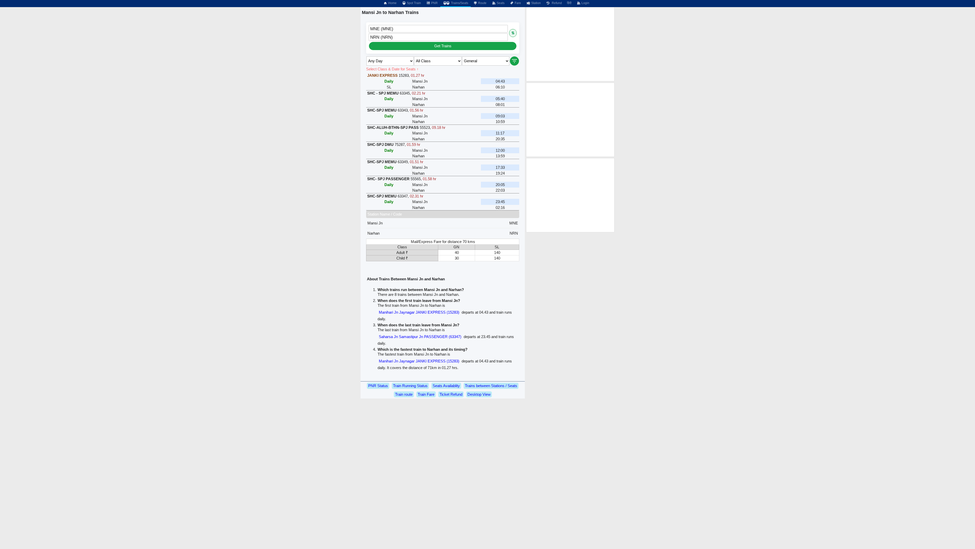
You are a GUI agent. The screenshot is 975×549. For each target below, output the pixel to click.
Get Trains (442, 46)
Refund (556, 3)
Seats (500, 3)
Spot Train (413, 3)
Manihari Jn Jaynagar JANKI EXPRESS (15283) (419, 312)
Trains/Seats (459, 3)
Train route (404, 394)
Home (392, 3)
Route (481, 3)
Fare (517, 3)
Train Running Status (410, 386)
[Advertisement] (570, 44)
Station (535, 3)
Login (585, 3)
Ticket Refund (451, 394)
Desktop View (479, 394)
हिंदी (569, 3)
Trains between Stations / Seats (491, 386)
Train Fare (426, 394)
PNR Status (378, 386)
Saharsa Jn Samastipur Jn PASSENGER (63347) (420, 336)
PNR (434, 3)
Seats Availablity (446, 386)
